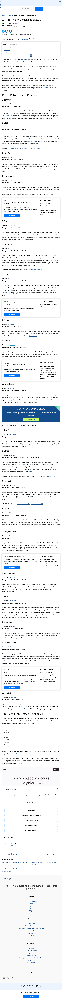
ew (36, 825)
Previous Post (12, 854)
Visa (3, 134)
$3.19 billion (11, 388)
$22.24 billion (12, 180)
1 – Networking (31, 810)
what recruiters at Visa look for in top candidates (25, 148)
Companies (10, 15)
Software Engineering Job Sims (31, 953)
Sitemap (31, 935)
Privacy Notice (31, 923)
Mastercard (5, 187)
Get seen (31, 996)
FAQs (31, 911)
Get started (31, 419)
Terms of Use (31, 931)
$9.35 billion (12, 647)
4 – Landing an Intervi (30, 825)
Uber (25, 709)
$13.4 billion (12, 600)
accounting (5, 293)
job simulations (13, 754)
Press (31, 904)
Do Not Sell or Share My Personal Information (31, 928)
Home (3, 15)
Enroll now (12, 215)
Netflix (6, 658)
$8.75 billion (12, 697)
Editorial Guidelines (31, 901)
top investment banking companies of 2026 (30, 504)
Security (31, 933)
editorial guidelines (24, 39)
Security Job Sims (31, 965)
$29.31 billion (12, 127)
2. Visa (6, 52)
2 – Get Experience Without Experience (31, 815)
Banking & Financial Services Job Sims (31, 958)
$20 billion (11, 536)
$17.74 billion (12, 225)
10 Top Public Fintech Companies (12, 47)
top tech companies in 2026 (37, 269)
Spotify (30, 471)
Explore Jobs (31, 948)
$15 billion (11, 577)
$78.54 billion (12, 434)
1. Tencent (7, 50)
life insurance (33, 336)
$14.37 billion (12, 278)
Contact (31, 908)
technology (24, 59)
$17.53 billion (12, 248)
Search (39, 9)
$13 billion (11, 626)
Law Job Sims (31, 960)
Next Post (51, 854)
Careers (31, 906)
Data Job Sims (31, 962)
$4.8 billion (11, 324)
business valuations (43, 88)
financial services (47, 59)
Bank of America (32, 141)
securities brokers (34, 235)
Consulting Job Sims (31, 955)
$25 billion (11, 513)
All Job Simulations (31, 950)
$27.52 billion (12, 157)
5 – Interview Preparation (31, 830)
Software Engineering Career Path (44, 476)
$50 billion (11, 455)
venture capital (6, 116)
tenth (42, 118)
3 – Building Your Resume (31, 820)
